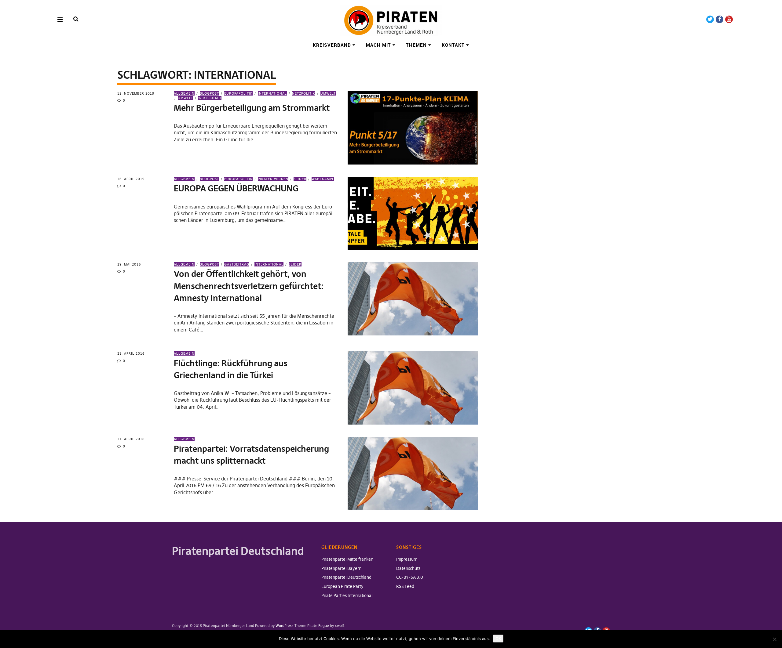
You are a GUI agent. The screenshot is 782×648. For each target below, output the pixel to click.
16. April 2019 (130, 179)
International (272, 93)
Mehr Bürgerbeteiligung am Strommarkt (252, 108)
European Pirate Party (342, 586)
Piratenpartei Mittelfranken (347, 559)
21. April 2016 (130, 353)
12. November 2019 (135, 93)
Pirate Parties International (346, 595)
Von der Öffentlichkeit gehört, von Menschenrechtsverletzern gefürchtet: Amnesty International (248, 286)
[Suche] (76, 19)
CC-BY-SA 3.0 (409, 577)
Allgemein (184, 93)
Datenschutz (408, 568)
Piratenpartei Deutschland (346, 577)
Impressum (406, 559)
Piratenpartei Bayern (341, 568)
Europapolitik (238, 93)
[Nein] (774, 639)
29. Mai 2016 (129, 264)
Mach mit (378, 45)
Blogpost (209, 93)
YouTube (729, 19)
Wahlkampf (323, 179)
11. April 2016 (130, 439)
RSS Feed (405, 586)
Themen (416, 45)
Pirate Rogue (318, 625)
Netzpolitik (303, 93)
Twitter (710, 19)
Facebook (719, 19)
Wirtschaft (209, 98)
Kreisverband (332, 45)
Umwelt (328, 93)
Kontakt (453, 45)
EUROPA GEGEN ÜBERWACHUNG (236, 188)
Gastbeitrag (236, 264)
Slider (300, 179)
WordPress (285, 625)
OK (498, 638)
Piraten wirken (273, 179)
